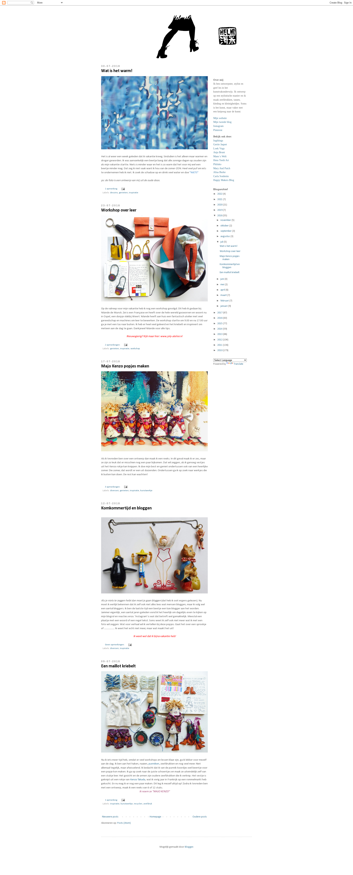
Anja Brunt (219, 152)
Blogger (189, 847)
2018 (220, 215)
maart (223, 295)
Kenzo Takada (137, 779)
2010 (220, 350)
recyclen (138, 804)
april (223, 290)
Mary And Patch (221, 168)
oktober (224, 225)
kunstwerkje (146, 491)
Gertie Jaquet (220, 144)
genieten (123, 193)
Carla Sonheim (221, 176)
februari (224, 300)
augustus (225, 236)
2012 (220, 339)
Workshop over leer (118, 210)
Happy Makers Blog (223, 180)
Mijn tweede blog (222, 122)
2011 (220, 345)
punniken (154, 763)
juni (222, 279)
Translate (238, 364)
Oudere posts (199, 816)
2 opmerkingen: (113, 345)
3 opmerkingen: (113, 487)
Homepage (155, 816)
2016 (220, 318)
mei (222, 284)
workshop (135, 349)
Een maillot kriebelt (118, 666)
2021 (220, 199)
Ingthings (218, 140)
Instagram (218, 126)
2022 (220, 194)
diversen (114, 491)
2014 (220, 329)
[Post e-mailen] (122, 189)
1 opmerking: (111, 189)
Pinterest (217, 130)
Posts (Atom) (124, 823)
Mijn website (220, 118)
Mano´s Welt (220, 156)
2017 (220, 312)
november (226, 220)
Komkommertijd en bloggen (126, 508)
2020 (220, 204)
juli (222, 242)
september (226, 231)
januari (224, 306)
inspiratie (133, 193)
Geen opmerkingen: (115, 645)
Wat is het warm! (116, 71)
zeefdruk (147, 804)
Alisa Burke (219, 172)
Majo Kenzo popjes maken (125, 366)
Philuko (217, 164)
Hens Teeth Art (221, 160)
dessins (114, 193)
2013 (220, 334)
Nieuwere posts (110, 816)
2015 (220, 323)
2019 (220, 210)
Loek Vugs (218, 148)
